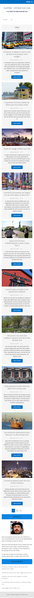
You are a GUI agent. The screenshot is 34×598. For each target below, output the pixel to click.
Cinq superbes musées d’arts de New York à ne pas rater (17, 387)
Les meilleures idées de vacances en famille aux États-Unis (16, 583)
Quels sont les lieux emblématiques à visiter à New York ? (17, 243)
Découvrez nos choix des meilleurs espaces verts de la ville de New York (17, 337)
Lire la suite (17, 77)
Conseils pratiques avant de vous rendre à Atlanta (17, 481)
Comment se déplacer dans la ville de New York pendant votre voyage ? (17, 54)
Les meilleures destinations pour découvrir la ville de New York (17, 433)
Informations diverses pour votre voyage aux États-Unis (17, 572)
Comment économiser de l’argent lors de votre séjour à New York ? (17, 194)
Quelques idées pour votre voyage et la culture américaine (14, 577)
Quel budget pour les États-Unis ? (11, 588)
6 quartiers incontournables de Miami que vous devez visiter (17, 103)
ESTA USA (26, 556)
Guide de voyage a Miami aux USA (17, 149)
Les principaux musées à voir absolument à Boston (17, 290)
